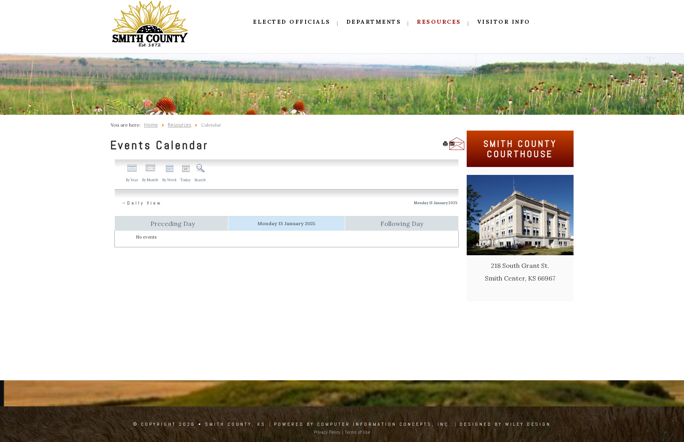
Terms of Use (357, 432)
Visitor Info (503, 21)
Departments (373, 21)
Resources (439, 21)
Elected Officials (292, 21)
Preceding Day (172, 224)
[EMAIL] (452, 144)
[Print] (445, 144)
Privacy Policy (327, 432)
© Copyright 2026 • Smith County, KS (199, 424)
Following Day (401, 224)
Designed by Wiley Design (505, 424)
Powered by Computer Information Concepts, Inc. (362, 424)
